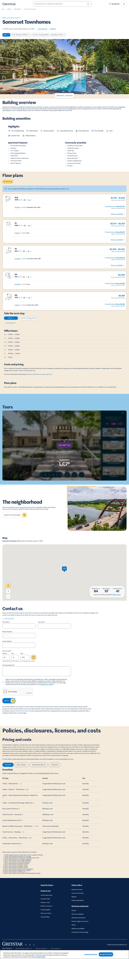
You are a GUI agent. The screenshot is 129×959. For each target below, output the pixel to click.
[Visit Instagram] (26, 945)
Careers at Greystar (78, 893)
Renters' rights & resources (80, 921)
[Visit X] (34, 945)
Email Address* (7, 641)
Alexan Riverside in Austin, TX (24, 948)
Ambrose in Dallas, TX (41, 948)
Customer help (45, 899)
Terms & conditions (78, 914)
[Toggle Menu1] (124, 4)
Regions (74, 897)
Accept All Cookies (106, 954)
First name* (6, 622)
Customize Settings (90, 954)
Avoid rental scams (47, 895)
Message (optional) (8, 665)
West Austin (17, 9)
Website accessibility (78, 928)
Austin (9, 9)
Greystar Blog (45, 917)
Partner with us (77, 885)
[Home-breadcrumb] (3, 9)
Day (12, 653)
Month (4, 653)
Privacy (74, 910)
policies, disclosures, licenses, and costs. (40, 374)
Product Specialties (78, 900)
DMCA (74, 925)
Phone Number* (7, 631)
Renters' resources (46, 906)
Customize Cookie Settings (80, 932)
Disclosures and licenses (80, 906)
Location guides (45, 910)
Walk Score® (117, 594)
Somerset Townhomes (30, 9)
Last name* (41, 622)
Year (21, 653)
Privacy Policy (40, 957)
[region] (64, 954)
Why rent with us (46, 913)
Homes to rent (45, 891)
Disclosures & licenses (78, 918)
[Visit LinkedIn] (30, 945)
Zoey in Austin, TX (56, 948)
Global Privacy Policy (46, 684)
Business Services (77, 889)
